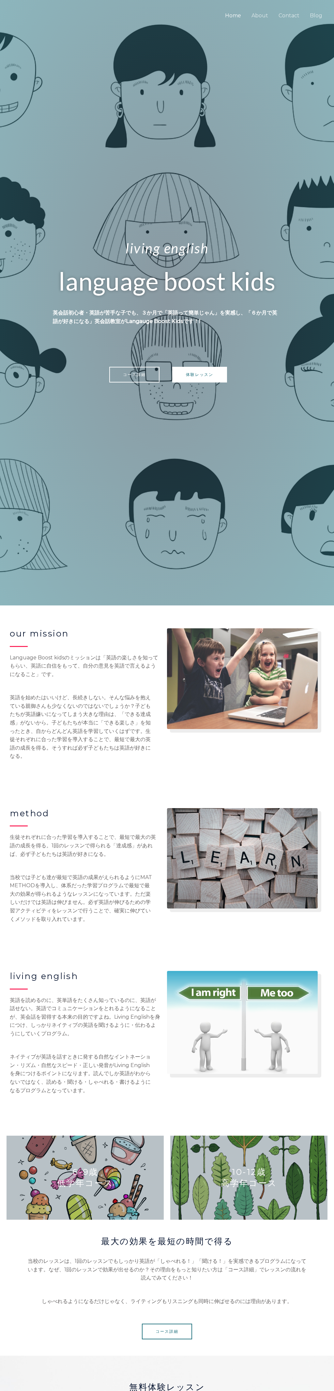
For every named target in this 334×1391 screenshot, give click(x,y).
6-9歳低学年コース (85, 1177)
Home (233, 15)
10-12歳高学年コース (249, 1177)
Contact (289, 15)
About (259, 15)
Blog (316, 15)
